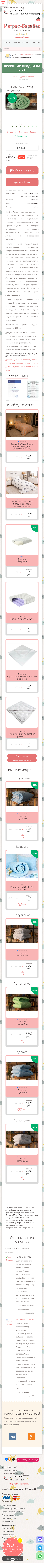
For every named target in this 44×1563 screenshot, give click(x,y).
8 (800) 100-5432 (15, 10)
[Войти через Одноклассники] (31, 1436)
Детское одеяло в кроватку (18, 360)
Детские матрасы (9, 1505)
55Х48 (17, 629)
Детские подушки (9, 1525)
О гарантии (12, 132)
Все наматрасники (23, 760)
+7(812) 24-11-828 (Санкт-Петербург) (25, 14)
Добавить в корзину (23, 170)
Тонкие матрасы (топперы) (13, 1508)
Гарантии (16, 42)
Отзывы (33, 132)
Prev (9, 104)
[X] (13, 1459)
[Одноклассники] (9, 1459)
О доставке (23, 132)
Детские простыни (10, 1515)
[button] (18, 441)
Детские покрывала (10, 1535)
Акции (7, 42)
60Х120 (18, 457)
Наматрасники (8, 1521)
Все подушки (22, 756)
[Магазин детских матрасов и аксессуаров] (22, 26)
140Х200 (21, 147)
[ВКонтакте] (6, 1459)
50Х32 (17, 572)
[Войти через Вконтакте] (12, 1436)
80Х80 (17, 898)
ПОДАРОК (13, 1558)
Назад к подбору (23, 136)
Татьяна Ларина (25, 1319)
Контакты (36, 42)
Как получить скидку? (28, 1460)
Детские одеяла (8, 1528)
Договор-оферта (9, 1470)
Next (34, 104)
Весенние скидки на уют (22, 67)
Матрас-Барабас (9, 1467)
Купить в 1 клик (22, 182)
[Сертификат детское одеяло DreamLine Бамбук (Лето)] (14, 390)
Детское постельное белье (13, 1512)
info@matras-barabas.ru (19, 1484)
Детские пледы (8, 1531)
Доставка (25, 42)
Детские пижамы (9, 1518)
